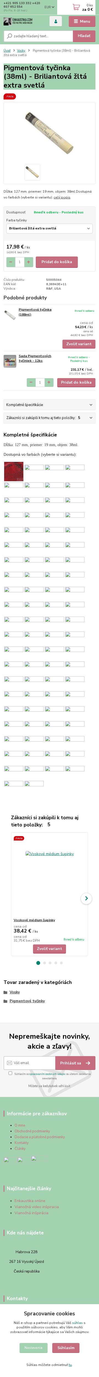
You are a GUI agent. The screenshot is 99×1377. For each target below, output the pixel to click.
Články (20, 1148)
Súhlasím (66, 1347)
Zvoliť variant (79, 344)
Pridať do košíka (57, 262)
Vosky (21, 51)
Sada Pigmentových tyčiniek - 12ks (35, 358)
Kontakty (22, 1142)
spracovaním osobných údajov (47, 1074)
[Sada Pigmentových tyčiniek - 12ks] (10, 361)
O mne (20, 1125)
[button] (38, 963)
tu (70, 1365)
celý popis (62, 197)
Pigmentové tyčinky (27, 1001)
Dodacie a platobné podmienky (40, 1137)
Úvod (7, 51)
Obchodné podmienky (32, 1131)
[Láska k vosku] (10, 1163)
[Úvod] (23, 21)
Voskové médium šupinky (34, 920)
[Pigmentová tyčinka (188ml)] (10, 315)
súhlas (77, 1323)
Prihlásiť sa (71, 1063)
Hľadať (84, 35)
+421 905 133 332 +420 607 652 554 (22, 5)
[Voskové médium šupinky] (50, 875)
